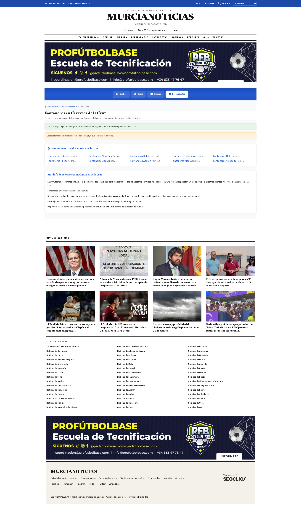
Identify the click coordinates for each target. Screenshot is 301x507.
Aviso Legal (111, 497)
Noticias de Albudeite (198, 394)
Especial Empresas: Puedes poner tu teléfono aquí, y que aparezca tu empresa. (80, 135)
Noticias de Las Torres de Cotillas (132, 346)
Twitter (102, 484)
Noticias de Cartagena (56, 351)
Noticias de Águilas (55, 381)
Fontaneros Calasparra (184, 156)
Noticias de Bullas (125, 394)
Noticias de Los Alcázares (129, 372)
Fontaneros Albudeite (224, 161)
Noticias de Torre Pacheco (58, 385)
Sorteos (209, 3)
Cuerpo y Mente (88, 478)
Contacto (122, 497)
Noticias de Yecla (54, 377)
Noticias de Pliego (196, 377)
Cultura (122, 37)
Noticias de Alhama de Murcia (131, 351)
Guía (198, 3)
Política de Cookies (95, 497)
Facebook (55, 484)
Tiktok (92, 484)
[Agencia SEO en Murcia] (234, 477)
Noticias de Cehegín (126, 368)
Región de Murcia (88, 37)
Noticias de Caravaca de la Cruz (61, 398)
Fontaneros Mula (222, 156)
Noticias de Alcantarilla (57, 364)
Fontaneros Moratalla (101, 156)
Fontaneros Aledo (181, 161)
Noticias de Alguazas (198, 351)
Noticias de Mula (125, 364)
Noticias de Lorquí (196, 359)
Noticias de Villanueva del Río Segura (205, 381)
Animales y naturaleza (174, 478)
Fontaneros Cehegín (58, 156)
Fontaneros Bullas (140, 156)
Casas (140, 94)
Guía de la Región (59, 478)
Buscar (226, 3)
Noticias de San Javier (56, 390)
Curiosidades (154, 478)
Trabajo (157, 94)
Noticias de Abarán (126, 390)
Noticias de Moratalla (198, 355)
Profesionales (178, 94)
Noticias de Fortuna (197, 346)
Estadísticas (115, 484)
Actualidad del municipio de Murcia (62, 346)
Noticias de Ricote (196, 390)
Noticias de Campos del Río (201, 385)
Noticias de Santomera (128, 377)
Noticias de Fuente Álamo (129, 381)
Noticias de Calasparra (127, 403)
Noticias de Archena (126, 355)
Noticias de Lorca (54, 355)
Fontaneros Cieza (98, 161)
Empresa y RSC (139, 37)
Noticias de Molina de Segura (60, 359)
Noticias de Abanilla (197, 364)
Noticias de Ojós (195, 407)
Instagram (68, 484)
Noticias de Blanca (196, 368)
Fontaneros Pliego (58, 161)
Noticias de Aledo (196, 398)
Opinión (108, 37)
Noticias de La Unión (126, 359)
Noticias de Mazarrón (56, 368)
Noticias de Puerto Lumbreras (131, 385)
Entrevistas (160, 37)
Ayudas (73, 478)
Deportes (193, 37)
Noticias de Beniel (125, 398)
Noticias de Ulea (195, 403)
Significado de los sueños (132, 478)
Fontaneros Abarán (140, 161)
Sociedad (177, 37)
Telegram (81, 484)
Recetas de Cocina (108, 478)
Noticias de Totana (55, 394)
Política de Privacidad (138, 497)
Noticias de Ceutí (125, 407)
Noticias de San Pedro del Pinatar (62, 407)
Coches (123, 94)
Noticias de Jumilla (55, 403)
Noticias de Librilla (197, 372)
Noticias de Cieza (54, 372)
